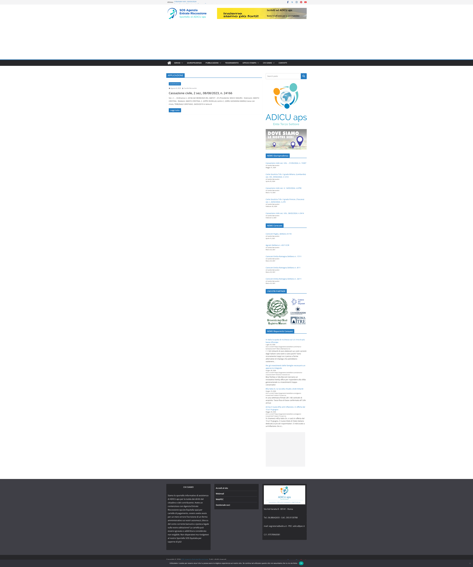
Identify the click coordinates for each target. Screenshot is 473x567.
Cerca (303, 76)
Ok (301, 563)
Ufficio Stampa (249, 63)
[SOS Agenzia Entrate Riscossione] (169, 63)
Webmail (220, 493)
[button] (181, 63)
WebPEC (220, 499)
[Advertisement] (236, 41)
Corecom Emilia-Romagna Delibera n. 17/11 (284, 256)
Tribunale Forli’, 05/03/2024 (185, 2)
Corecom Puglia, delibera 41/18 (278, 234)
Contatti (283, 63)
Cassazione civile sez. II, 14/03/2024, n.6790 (283, 188)
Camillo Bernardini (190, 88)
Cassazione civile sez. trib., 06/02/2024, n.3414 (285, 213)
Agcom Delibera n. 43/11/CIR (277, 245)
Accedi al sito (222, 488)
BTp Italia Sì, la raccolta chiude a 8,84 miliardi (284, 389)
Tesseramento (232, 63)
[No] (470, 563)
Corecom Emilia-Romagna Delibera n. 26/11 (284, 279)
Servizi (177, 63)
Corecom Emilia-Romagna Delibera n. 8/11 (283, 267)
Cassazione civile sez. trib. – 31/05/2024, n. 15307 (286, 163)
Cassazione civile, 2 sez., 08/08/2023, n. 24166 (200, 93)
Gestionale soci (223, 505)
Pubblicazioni (212, 63)
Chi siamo (267, 63)
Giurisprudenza (194, 63)
